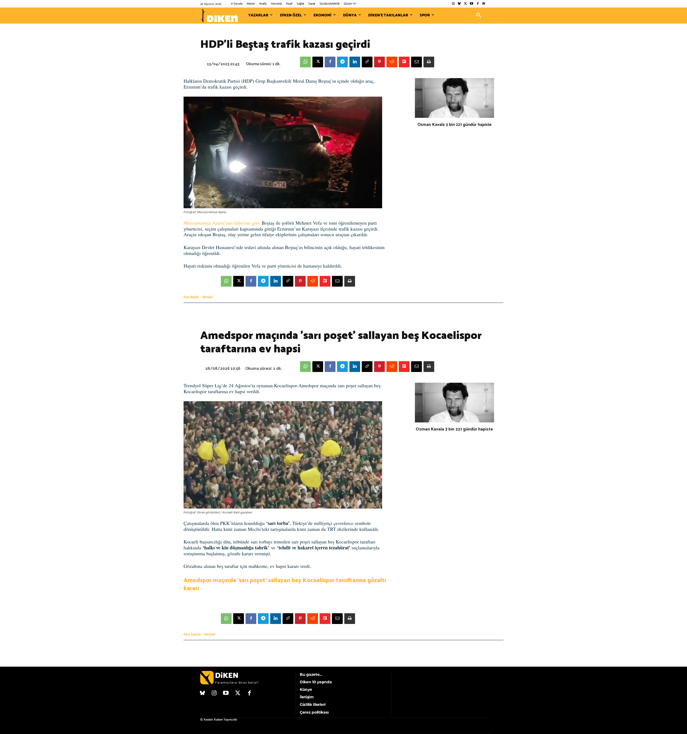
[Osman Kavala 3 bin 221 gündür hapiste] (454, 98)
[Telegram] (342, 62)
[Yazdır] (428, 62)
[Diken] (219, 15)
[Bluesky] (459, 4)
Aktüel (207, 297)
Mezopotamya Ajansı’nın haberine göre (222, 223)
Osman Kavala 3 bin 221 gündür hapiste (454, 124)
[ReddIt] (391, 62)
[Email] (416, 62)
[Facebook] (477, 4)
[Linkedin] (354, 62)
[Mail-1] (484, 4)
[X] (317, 62)
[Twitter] (465, 4)
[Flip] (404, 62)
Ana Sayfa (191, 297)
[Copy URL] (367, 62)
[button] (479, 16)
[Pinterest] (379, 62)
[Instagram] (453, 4)
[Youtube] (472, 4)
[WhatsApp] (305, 62)
